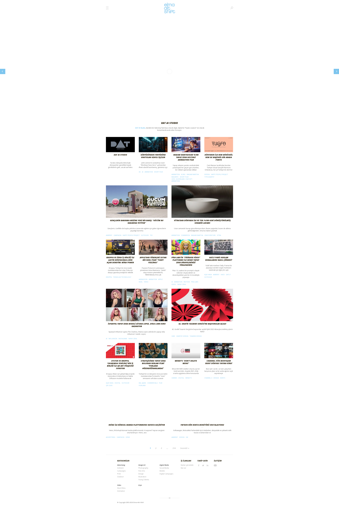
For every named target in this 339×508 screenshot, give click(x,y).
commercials (152, 383)
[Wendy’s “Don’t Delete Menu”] (185, 350)
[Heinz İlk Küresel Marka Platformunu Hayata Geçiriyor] (137, 406)
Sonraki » (184, 448)
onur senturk (210, 235)
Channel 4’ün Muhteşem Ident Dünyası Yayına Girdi (218, 362)
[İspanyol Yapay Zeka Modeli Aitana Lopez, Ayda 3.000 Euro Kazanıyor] (137, 305)
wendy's (188, 378)
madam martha (193, 174)
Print (119, 474)
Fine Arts (141, 471)
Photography (143, 468)
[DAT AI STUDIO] (120, 144)
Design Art (142, 465)
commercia (185, 235)
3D (140, 172)
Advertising (121, 465)
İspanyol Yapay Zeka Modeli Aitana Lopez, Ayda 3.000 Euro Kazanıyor (137, 325)
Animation (121, 491)
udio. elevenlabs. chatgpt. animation (182, 180)
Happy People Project (219, 174)
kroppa (109, 277)
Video (119, 485)
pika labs (194, 282)
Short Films (121, 488)
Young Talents (143, 479)
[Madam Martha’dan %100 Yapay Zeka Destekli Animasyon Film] (185, 144)
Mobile (162, 471)
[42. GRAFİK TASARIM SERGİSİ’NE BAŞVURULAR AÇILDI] (202, 305)
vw (187, 437)
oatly (228, 275)
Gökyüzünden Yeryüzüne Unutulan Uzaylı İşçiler (153, 156)
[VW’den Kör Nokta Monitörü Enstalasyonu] (202, 406)
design (207, 174)
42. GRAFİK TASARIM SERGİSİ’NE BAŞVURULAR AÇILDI (202, 323)
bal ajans (142, 383)
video (146, 282)
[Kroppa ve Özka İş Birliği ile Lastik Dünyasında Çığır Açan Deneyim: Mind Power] (120, 247)
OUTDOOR (145, 235)
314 (174, 448)
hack (223, 275)
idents (222, 378)
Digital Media (164, 465)
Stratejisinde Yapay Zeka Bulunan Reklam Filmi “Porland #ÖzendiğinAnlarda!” (153, 365)
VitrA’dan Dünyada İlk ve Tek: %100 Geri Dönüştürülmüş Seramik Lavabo (202, 221)
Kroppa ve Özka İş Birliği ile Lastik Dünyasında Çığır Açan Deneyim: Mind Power (120, 260)
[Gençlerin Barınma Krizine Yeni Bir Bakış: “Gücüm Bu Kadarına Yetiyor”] (137, 201)
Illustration (142, 477)
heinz (128, 437)
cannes (174, 378)
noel (141, 282)
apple (160, 279)
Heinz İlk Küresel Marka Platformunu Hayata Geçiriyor (137, 425)
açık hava (208, 275)
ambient (109, 235)
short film (158, 172)
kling (183, 174)
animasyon (143, 279)
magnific (175, 177)
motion (187, 282)
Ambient (120, 468)
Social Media (164, 468)
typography (209, 177)
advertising (110, 437)
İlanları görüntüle (187, 465)
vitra (219, 235)
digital (117, 383)
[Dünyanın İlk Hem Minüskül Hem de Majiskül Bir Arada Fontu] (218, 144)
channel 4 (208, 378)
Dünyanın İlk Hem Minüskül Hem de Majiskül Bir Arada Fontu (219, 157)
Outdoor (120, 477)
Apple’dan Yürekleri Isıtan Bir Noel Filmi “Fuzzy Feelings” (153, 260)
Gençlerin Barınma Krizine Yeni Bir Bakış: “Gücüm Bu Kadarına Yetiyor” (136, 221)
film (160, 383)
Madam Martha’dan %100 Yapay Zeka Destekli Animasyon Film (186, 157)
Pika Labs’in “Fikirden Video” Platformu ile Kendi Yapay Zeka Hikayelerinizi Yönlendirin (185, 261)
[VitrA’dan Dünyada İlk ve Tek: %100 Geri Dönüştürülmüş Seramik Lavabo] (202, 201)
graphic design (182, 336)
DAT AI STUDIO (120, 154)
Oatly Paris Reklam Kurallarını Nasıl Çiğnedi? (218, 258)
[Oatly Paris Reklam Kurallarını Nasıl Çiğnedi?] (218, 247)
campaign (117, 235)
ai (142, 172)
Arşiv (140, 485)
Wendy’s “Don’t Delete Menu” (186, 362)
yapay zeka (181, 284)
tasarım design (196, 336)
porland (142, 385)
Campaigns (121, 471)
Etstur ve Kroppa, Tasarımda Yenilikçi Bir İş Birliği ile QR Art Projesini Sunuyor (120, 365)
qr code (109, 385)
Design (141, 474)
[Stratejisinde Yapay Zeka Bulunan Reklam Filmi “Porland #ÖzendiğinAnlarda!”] (153, 350)
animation (149, 172)
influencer (113, 339)
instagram (123, 339)
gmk (173, 336)
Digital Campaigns (166, 474)
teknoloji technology (122, 277)
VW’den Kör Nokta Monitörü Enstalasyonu (202, 425)
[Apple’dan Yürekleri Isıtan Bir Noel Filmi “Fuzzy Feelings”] (153, 247)
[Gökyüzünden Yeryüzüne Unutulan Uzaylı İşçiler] (153, 144)
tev (151, 235)
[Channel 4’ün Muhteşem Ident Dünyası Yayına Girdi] (218, 350)
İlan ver (183, 468)
